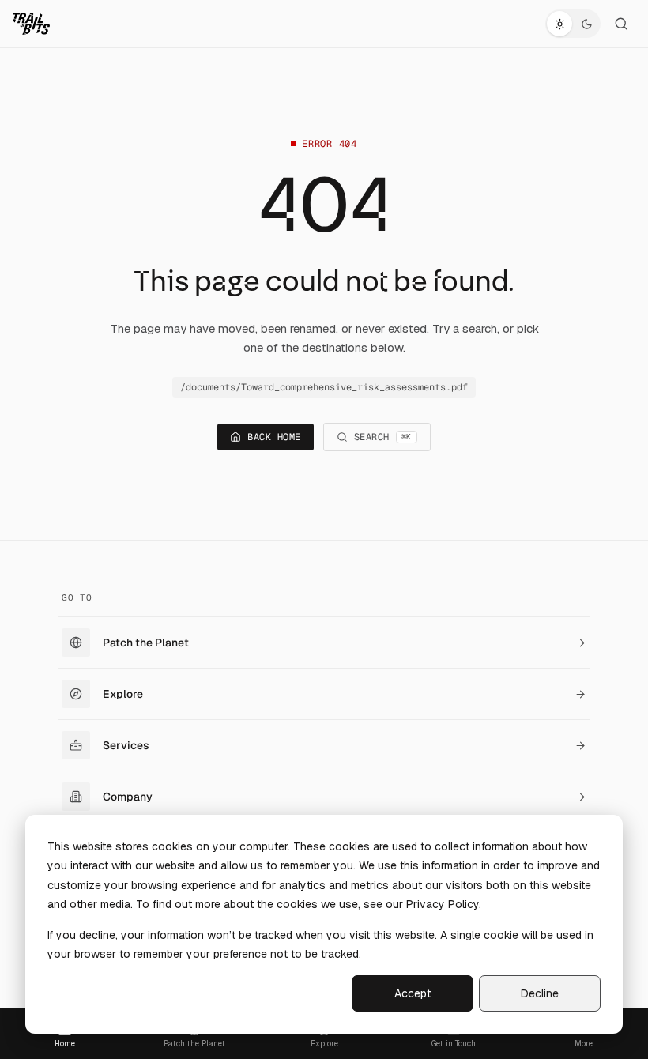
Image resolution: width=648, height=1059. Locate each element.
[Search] (621, 23)
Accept (412, 993)
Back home (273, 437)
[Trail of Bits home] (31, 24)
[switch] (573, 23)
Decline (540, 993)
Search (383, 437)
